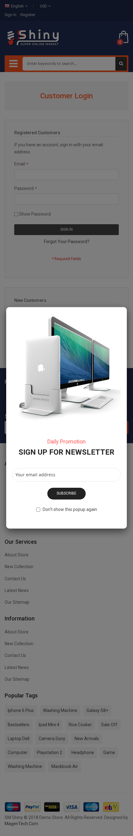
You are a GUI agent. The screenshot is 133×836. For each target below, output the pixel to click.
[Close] (126, 307)
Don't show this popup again (70, 509)
